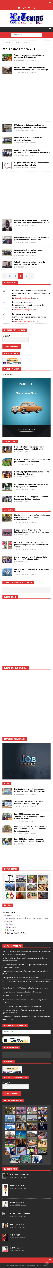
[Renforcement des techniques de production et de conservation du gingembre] (43, 887)
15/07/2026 (20, 834)
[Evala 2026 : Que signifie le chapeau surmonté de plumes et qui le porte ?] (7, 841)
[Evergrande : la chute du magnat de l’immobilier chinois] (42, 1118)
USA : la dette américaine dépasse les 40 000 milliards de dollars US (26, 982)
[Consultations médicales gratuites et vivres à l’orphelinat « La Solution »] (21, 879)
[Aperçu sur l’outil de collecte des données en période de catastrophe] (7, 252)
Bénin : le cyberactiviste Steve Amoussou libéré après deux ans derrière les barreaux (25, 959)
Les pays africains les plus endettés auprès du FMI (20, 977)
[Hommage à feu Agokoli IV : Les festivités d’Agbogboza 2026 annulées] (7, 487)
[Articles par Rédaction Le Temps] (5, 1216)
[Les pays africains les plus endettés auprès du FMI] (7, 572)
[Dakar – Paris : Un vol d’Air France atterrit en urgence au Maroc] (32, 1118)
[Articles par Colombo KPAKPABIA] (5, 1177)
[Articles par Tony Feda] (5, 1240)
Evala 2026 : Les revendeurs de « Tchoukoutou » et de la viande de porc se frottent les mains (30, 816)
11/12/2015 (20, 60)
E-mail (6, 335)
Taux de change (7, 374)
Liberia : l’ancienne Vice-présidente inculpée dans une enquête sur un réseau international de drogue (32, 517)
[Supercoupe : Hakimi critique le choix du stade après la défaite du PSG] (10, 1143)
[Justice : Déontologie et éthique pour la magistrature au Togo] (10, 879)
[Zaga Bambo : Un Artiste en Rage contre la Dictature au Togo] (21, 895)
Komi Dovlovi (17, 1185)
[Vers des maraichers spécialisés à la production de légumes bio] (7, 57)
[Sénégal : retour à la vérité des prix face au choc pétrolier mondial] (21, 1151)
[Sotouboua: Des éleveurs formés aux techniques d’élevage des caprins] (7, 804)
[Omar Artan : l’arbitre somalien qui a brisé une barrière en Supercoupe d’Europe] (32, 1151)
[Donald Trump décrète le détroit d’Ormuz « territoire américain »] (10, 1126)
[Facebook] (29, 7)
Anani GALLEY (16, 1247)
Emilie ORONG (17, 1224)
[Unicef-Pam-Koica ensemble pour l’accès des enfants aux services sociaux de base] (10, 887)
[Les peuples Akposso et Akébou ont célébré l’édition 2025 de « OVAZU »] (43, 879)
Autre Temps (10, 442)
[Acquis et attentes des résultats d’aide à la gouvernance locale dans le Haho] (7, 240)
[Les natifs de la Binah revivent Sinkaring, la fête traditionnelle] (32, 895)
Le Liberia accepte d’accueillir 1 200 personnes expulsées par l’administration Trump (31, 544)
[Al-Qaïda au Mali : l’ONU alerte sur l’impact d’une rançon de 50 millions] (42, 1143)
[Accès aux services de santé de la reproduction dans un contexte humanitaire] (7, 153)
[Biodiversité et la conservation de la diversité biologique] (7, 140)
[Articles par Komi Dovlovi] (5, 1194)
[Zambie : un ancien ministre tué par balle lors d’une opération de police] (7, 559)
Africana (8, 510)
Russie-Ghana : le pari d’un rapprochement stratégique (22, 1006)
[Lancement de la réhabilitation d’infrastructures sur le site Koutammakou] (21, 887)
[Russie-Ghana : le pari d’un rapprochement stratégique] (32, 1126)
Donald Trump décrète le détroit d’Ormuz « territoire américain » (25, 995)
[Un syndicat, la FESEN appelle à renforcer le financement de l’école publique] (7, 499)
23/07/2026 (20, 806)
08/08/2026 (20, 489)
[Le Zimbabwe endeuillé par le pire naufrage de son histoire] (32, 1143)
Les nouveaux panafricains (22, 302)
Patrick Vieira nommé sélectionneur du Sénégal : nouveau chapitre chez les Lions (26, 1018)
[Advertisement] (26, 99)
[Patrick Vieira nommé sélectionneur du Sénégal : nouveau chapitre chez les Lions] (10, 1135)
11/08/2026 (20, 464)
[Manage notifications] (47, 1263)
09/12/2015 (20, 130)
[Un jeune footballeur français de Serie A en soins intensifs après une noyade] (42, 1135)
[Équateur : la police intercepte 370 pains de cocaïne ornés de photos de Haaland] (26, 1159)
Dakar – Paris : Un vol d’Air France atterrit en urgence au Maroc (25, 988)
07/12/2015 (20, 168)
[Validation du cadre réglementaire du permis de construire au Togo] (7, 264)
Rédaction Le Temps (22, 298)
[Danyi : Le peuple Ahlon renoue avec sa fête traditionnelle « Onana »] (7, 474)
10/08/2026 (20, 477)
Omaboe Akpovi (17, 1202)
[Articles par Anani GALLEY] (5, 1251)
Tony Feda (15, 1235)
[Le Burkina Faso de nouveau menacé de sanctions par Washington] (10, 1151)
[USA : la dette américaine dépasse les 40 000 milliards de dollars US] (21, 1118)
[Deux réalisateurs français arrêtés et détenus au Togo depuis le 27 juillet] (7, 449)
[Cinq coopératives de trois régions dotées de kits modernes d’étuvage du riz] (32, 887)
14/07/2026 (20, 844)
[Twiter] (19, 7)
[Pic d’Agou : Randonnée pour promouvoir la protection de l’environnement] (7, 462)
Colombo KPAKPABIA (20, 1174)
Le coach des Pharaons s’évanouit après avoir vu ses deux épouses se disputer (23, 1011)
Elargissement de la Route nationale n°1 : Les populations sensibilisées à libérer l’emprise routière (31, 829)
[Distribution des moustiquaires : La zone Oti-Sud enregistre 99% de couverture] (7, 791)
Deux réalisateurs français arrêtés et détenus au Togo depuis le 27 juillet (25, 1001)
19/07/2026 (20, 821)
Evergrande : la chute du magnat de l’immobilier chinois (22, 992)
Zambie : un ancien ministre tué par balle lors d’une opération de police (25, 972)
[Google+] (24, 7)
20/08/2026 (20, 574)
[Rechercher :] (26, 34)
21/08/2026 (20, 522)
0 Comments (31, 60)
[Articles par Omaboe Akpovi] (5, 1205)
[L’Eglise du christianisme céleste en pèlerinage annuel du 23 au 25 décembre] (7, 127)
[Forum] (34, 7)
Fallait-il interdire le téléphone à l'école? (29, 290)
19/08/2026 (20, 452)
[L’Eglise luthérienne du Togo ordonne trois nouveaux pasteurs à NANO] (7, 165)
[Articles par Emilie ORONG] (5, 1226)
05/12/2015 (20, 267)
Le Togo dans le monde (21, 313)
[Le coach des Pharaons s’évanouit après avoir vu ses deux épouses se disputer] (42, 1126)
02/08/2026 (20, 794)
